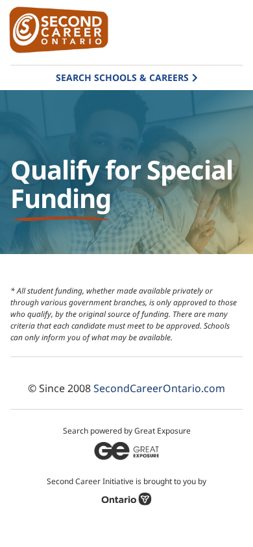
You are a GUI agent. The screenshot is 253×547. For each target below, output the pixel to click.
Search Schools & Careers (122, 77)
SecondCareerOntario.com (159, 388)
